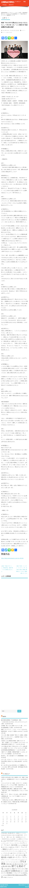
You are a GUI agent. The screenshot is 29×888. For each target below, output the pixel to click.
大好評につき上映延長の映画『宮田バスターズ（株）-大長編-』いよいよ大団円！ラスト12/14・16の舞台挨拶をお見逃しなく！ (14, 742)
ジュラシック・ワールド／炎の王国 (14, 844)
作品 (24, 1)
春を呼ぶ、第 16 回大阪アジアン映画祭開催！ (13, 755)
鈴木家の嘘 (13, 875)
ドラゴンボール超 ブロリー (10, 853)
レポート (4, 18)
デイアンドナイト (9, 851)
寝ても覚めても (13, 867)
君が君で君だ (7, 866)
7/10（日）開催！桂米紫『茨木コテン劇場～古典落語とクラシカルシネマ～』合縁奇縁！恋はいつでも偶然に (14, 736)
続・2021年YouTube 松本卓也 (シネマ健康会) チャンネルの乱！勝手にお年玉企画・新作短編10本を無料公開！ (14, 767)
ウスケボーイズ (12, 841)
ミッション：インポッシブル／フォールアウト (15, 859)
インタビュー (18, 1)
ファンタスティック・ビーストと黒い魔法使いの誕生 (14, 855)
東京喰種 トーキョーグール (14, 873)
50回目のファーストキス (21, 833)
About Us (11, 4)
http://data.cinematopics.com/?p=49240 (12, 558)
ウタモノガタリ (21, 841)
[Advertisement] (14, 642)
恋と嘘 (4, 871)
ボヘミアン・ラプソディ (14, 858)
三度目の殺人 (9, 864)
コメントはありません (7, 32)
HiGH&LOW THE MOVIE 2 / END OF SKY (9, 835)
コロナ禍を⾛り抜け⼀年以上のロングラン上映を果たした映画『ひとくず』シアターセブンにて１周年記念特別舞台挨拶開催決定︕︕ (14, 748)
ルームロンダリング (15, 862)
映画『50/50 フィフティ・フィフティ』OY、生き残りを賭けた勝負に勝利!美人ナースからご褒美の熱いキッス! (21, 569)
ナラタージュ (21, 853)
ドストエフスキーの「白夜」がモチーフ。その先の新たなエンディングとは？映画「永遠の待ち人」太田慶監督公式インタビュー (14, 784)
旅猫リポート (21, 871)
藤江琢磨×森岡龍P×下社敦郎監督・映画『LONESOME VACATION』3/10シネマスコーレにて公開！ (14, 721)
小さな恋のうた (8, 869)
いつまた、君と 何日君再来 (14, 837)
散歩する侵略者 (11, 871)
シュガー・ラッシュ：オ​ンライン (12, 843)
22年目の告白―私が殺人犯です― (8, 833)
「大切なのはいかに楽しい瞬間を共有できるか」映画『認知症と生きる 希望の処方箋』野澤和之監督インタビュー (14, 801)
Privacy (4, 4)
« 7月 (2, 825)
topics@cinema (5, 30)
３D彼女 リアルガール (8, 877)
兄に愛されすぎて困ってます (20, 864)
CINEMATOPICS (7, 2)
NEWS (4, 716)
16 (3, 820)
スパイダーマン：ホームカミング (19, 849)
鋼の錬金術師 (20, 875)
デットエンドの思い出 (18, 851)
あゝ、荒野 (6, 837)
